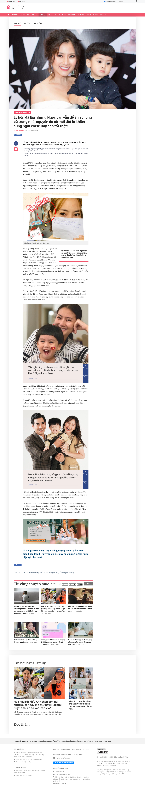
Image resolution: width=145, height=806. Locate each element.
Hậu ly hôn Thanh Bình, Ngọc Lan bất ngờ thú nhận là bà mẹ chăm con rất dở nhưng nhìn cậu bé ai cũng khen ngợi (74, 254)
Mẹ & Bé (34, 15)
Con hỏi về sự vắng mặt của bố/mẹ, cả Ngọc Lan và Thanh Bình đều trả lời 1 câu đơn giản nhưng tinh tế (56, 154)
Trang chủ (17, 741)
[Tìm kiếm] (136, 1)
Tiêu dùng (71, 15)
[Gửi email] (16, 149)
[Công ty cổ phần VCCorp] (102, 751)
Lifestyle (15, 15)
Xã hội (23, 15)
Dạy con (27, 23)
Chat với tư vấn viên (65, 763)
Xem (88, 584)
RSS (109, 741)
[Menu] (110, 15)
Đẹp (28, 15)
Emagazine (11, 1)
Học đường (37, 23)
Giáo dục (43, 15)
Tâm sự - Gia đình (92, 15)
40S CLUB (103, 15)
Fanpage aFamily (111, 1)
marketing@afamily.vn (63, 758)
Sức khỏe (62, 15)
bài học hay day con (35, 573)
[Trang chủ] (8, 15)
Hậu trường (52, 15)
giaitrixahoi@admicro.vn (63, 774)
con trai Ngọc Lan (52, 573)
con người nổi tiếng (67, 573)
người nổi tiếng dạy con (22, 112)
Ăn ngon (81, 15)
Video (105, 741)
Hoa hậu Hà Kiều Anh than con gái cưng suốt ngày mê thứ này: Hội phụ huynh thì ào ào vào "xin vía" (38, 705)
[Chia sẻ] (16, 143)
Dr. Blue (22, 1)
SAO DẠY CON (20, 573)
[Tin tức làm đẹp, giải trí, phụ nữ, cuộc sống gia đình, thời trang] (15, 8)
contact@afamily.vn (26, 762)
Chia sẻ (18, 135)
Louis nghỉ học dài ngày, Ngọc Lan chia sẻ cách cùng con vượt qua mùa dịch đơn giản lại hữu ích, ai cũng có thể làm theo (56, 150)
